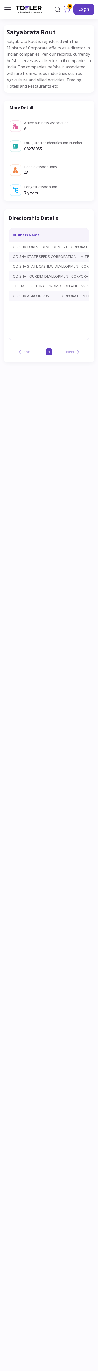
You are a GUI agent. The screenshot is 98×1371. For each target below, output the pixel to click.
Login (84, 9)
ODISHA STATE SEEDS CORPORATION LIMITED (52, 256)
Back (27, 352)
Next (70, 352)
